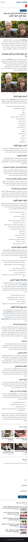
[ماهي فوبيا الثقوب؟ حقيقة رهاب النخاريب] (21, 446)
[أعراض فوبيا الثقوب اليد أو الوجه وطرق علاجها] (21, 433)
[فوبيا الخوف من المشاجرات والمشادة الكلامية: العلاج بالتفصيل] (23, 519)
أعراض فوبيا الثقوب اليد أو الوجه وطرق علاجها (21, 438)
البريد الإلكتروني (24, 485)
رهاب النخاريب (14, 250)
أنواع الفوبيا (24, 285)
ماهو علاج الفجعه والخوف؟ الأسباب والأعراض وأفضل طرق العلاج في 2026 (10, 507)
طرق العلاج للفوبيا (5, 319)
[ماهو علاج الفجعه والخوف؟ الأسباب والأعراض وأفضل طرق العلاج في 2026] (23, 508)
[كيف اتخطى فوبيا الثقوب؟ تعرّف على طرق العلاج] (7, 433)
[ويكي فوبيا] (22, 2)
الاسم (26, 480)
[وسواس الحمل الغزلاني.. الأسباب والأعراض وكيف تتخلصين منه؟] (23, 531)
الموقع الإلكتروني (23, 491)
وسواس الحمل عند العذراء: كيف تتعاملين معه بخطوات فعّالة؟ (10, 524)
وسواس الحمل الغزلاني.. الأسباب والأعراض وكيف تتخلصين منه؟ (12, 530)
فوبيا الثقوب (23, 11)
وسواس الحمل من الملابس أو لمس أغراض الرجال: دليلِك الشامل (11, 513)
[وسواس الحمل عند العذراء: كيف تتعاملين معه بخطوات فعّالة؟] (23, 525)
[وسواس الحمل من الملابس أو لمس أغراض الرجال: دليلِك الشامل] (23, 514)
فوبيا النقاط (9, 59)
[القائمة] (1, 2)
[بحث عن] (4, 2)
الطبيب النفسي (14, 394)
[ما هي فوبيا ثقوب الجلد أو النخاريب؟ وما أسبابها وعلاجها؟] (7, 446)
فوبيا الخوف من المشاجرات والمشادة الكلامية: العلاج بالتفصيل (11, 519)
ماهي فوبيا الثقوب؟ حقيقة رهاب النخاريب (21, 452)
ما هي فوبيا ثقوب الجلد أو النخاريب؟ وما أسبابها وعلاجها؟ (7, 452)
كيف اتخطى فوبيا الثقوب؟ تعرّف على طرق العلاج (7, 438)
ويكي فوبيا (6, 539)
